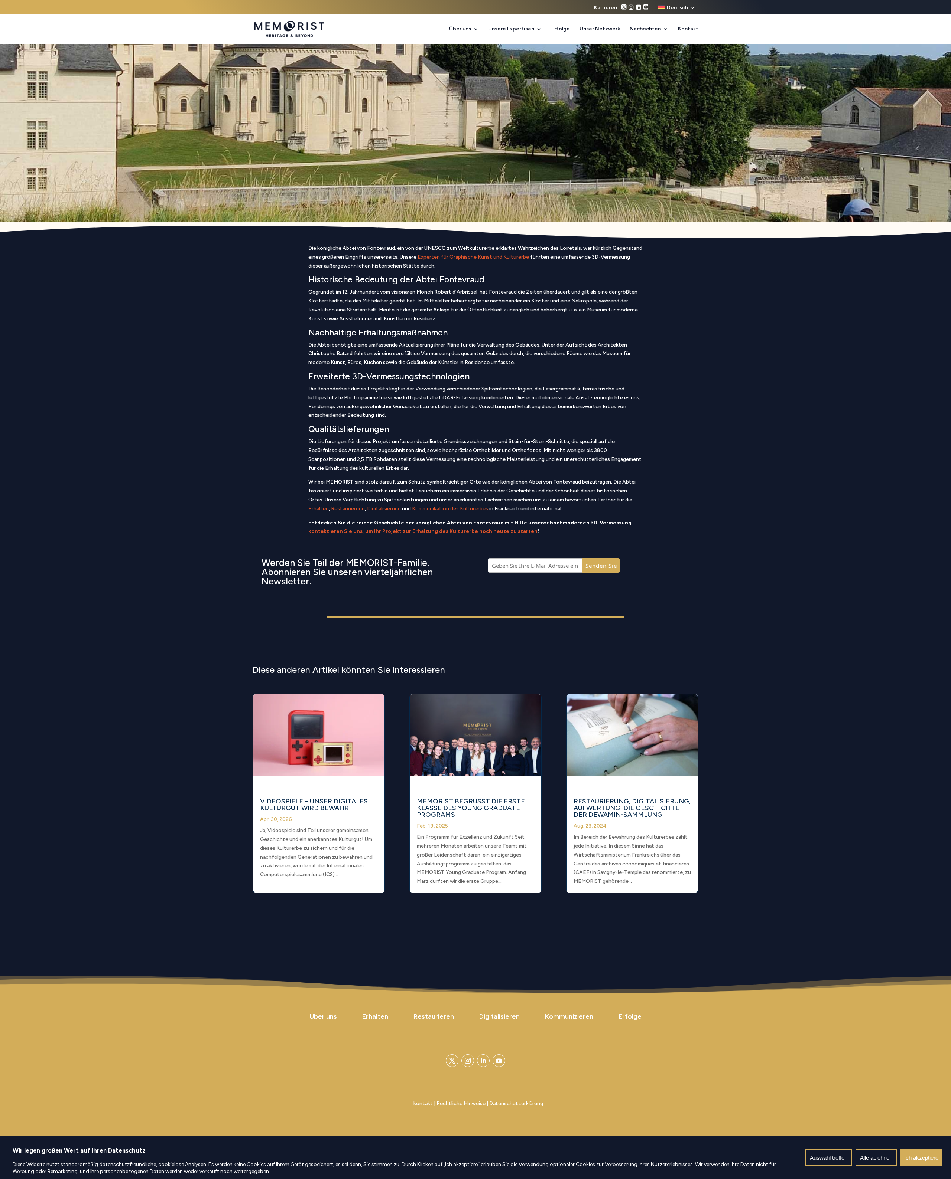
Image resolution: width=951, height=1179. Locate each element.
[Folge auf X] (452, 1060)
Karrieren (605, 8)
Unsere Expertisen (511, 29)
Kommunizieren (569, 1016)
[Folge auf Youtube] (499, 1060)
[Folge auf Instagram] (467, 1060)
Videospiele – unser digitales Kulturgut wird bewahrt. (314, 804)
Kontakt (688, 29)
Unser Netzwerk (600, 29)
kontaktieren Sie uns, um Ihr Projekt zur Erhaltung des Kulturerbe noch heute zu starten (423, 531)
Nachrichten (645, 29)
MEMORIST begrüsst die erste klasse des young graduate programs (471, 808)
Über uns (460, 29)
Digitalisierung (384, 508)
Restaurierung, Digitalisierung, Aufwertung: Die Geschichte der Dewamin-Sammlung (632, 808)
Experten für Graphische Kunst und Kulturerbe (473, 257)
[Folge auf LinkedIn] (483, 1060)
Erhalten (318, 508)
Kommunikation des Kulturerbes (450, 508)
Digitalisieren (499, 1016)
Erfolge (560, 29)
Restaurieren (433, 1016)
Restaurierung (348, 508)
